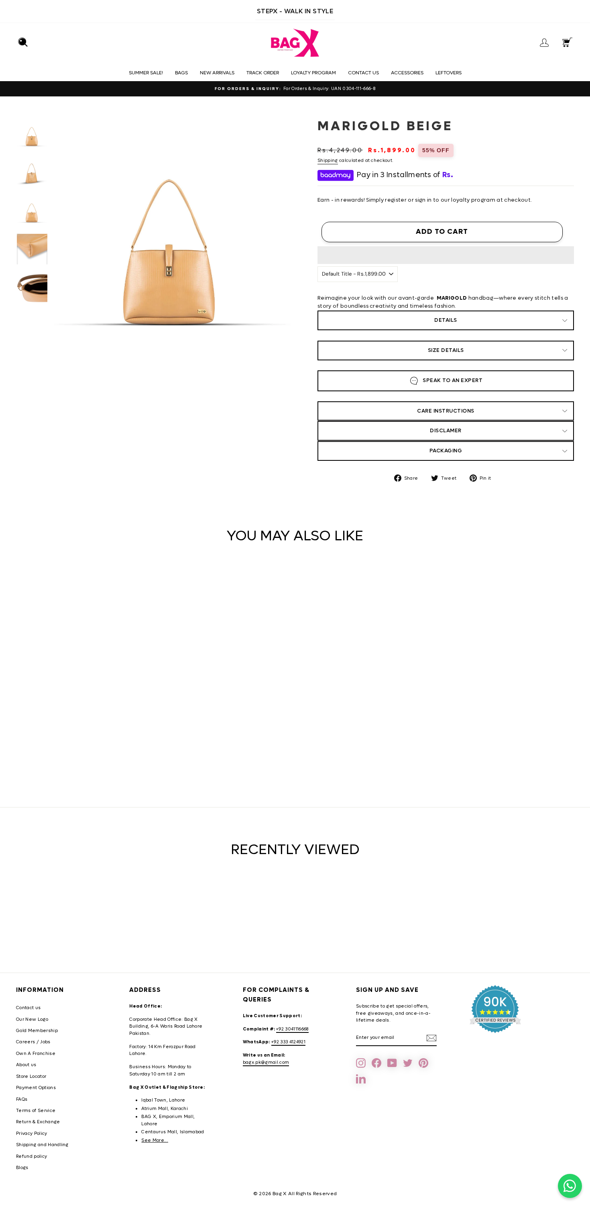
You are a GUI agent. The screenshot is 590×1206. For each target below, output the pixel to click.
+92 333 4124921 (288, 1042)
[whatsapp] (570, 1186)
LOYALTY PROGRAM (313, 72)
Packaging (445, 450)
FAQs (21, 1099)
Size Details (446, 350)
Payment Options (36, 1088)
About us (26, 1065)
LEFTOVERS (448, 72)
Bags (181, 72)
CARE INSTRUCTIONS (445, 410)
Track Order (262, 72)
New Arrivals (217, 72)
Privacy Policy (31, 1133)
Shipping (327, 160)
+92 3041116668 (292, 1029)
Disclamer (446, 430)
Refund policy (31, 1156)
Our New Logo (32, 1019)
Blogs (22, 1168)
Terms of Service (35, 1111)
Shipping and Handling (42, 1145)
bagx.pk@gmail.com (266, 1062)
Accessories (407, 72)
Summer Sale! (146, 72)
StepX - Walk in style (295, 11)
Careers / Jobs (33, 1042)
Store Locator (31, 1076)
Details (445, 320)
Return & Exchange (38, 1122)
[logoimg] (295, 43)
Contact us (363, 72)
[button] (445, 255)
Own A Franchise (35, 1054)
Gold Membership (37, 1031)
